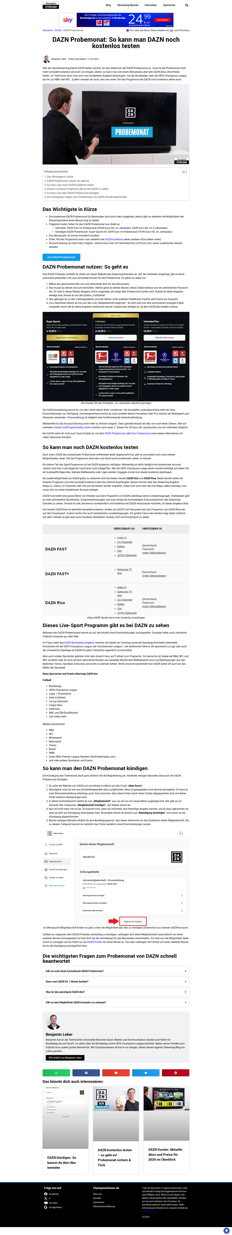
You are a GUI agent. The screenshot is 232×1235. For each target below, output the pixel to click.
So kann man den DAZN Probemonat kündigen (73, 193)
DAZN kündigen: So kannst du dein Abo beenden (61, 1162)
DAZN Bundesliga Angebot (79, 642)
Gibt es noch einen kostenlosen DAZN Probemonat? (75, 971)
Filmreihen (151, 5)
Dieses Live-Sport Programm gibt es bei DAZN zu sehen (77, 188)
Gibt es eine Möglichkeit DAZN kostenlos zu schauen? (76, 1002)
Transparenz (148, 1211)
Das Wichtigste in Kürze (60, 176)
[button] (186, 5)
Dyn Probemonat (141, 433)
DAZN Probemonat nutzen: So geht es (68, 180)
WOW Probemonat (115, 433)
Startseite (48, 30)
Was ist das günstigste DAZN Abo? (65, 992)
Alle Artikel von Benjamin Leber (65, 1057)
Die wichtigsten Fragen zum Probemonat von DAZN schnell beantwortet (87, 196)
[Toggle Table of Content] (182, 172)
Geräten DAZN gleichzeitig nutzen (72, 427)
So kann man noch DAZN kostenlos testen (70, 184)
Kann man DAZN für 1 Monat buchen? (67, 981)
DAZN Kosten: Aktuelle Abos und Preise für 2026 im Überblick (165, 1154)
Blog (108, 5)
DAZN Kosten (94, 942)
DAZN (58, 30)
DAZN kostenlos (114, 239)
